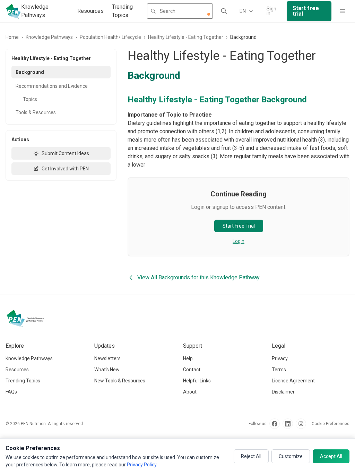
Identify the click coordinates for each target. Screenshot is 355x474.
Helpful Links (197, 380)
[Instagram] (301, 423)
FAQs (11, 392)
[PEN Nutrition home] (13, 11)
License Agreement (293, 380)
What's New (107, 369)
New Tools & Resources (119, 380)
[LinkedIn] (288, 423)
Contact (191, 369)
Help (188, 358)
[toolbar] (208, 14)
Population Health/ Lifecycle (110, 37)
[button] (208, 14)
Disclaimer (283, 392)
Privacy (280, 358)
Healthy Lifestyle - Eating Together (185, 37)
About (190, 392)
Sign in (271, 11)
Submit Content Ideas (65, 153)
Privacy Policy (141, 464)
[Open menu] (342, 11)
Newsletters (107, 358)
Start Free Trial (239, 226)
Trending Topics (122, 10)
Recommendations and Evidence (52, 86)
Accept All (331, 456)
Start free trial (306, 11)
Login (238, 241)
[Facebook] (274, 423)
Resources (90, 11)
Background (30, 72)
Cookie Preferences (330, 423)
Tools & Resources (36, 112)
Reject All (251, 456)
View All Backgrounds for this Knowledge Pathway (198, 277)
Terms (279, 369)
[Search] (224, 11)
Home (12, 37)
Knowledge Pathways (35, 10)
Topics (30, 99)
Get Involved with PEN (65, 168)
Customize (291, 456)
